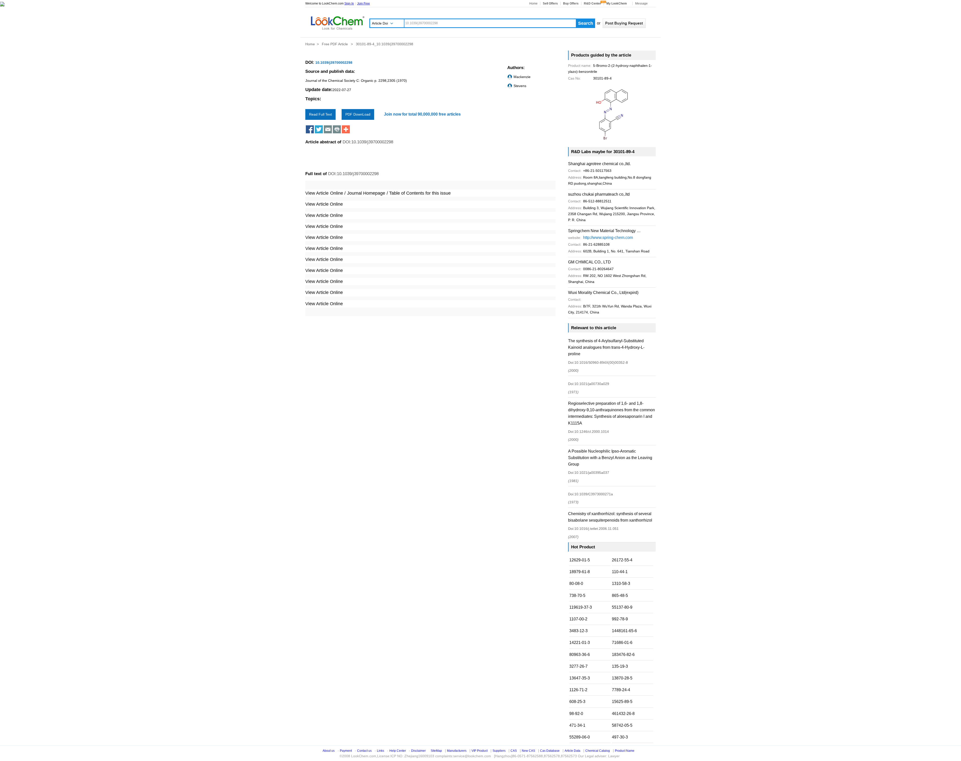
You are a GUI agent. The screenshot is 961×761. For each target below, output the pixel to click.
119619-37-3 (580, 607)
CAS (514, 750)
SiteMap (436, 750)
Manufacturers (456, 750)
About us (329, 750)
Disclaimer (418, 750)
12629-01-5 (579, 560)
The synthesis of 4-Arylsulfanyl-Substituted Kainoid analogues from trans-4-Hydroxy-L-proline (606, 347)
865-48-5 (620, 595)
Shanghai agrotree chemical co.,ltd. (599, 164)
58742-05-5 (622, 725)
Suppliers (499, 750)
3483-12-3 (578, 631)
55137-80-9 (622, 607)
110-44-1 (620, 572)
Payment (346, 750)
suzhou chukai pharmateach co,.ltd (599, 194)
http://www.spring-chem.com (608, 237)
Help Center (397, 750)
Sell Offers (550, 3)
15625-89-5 (622, 701)
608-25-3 (577, 701)
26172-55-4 (622, 560)
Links (380, 750)
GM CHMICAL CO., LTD (589, 262)
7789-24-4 (621, 690)
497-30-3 (620, 737)
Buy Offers (571, 3)
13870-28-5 (622, 678)
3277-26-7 (578, 666)
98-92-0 (576, 713)
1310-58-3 (621, 583)
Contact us (364, 750)
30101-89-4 (590, 78)
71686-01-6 (622, 642)
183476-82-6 (623, 654)
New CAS (528, 750)
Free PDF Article (335, 44)
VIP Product (479, 750)
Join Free (363, 3)
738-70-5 (577, 595)
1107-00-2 (578, 619)
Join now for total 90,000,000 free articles (422, 114)
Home (533, 3)
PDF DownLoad (357, 114)
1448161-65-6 (624, 631)
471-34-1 (577, 725)
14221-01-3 (579, 642)
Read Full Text (320, 114)
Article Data (572, 750)
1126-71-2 (578, 690)
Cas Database (550, 750)
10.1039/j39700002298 (333, 63)
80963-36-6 (579, 654)
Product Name (624, 750)
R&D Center (592, 3)
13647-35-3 (579, 678)
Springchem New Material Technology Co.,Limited (604, 231)
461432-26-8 (623, 713)
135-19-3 (620, 666)
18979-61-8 (579, 572)
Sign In (349, 3)
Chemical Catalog (597, 750)
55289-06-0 (579, 737)
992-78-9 (620, 619)
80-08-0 (576, 583)
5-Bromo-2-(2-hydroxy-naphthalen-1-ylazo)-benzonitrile (610, 69)
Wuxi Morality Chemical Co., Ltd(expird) (603, 292)
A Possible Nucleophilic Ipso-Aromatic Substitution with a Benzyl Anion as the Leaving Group (610, 457)
